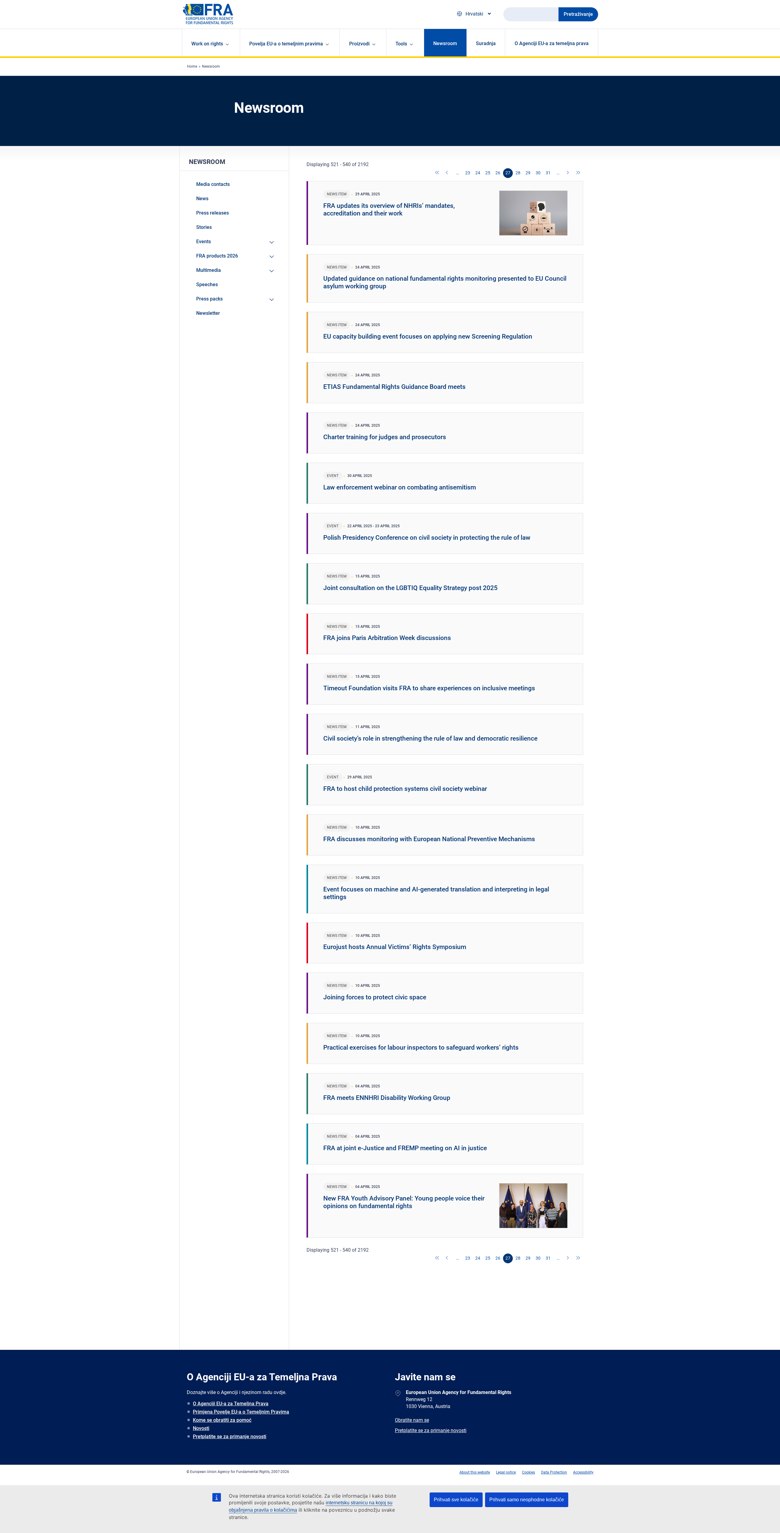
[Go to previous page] (447, 173)
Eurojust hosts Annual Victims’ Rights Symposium (394, 947)
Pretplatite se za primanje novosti (229, 1436)
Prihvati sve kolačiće (456, 1499)
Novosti (201, 1428)
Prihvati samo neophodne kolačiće (526, 1499)
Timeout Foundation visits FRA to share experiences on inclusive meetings (429, 688)
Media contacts (213, 184)
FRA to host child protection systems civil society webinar (405, 788)
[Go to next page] (568, 173)
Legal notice (506, 1472)
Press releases (212, 213)
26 (497, 172)
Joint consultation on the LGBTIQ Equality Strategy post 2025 (410, 588)
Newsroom (445, 43)
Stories (204, 227)
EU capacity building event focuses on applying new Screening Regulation (427, 336)
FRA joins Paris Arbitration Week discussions (387, 638)
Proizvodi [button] (359, 44)
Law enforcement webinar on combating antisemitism (399, 487)
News (202, 198)
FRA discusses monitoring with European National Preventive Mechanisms (429, 839)
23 (467, 172)
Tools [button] (401, 44)
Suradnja (486, 43)
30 (538, 172)
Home (192, 66)
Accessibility (583, 1472)
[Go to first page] (437, 173)
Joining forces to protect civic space (374, 997)
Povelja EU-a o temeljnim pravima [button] (286, 44)
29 (528, 172)
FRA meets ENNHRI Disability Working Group (386, 1097)
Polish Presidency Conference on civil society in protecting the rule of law (426, 537)
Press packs (209, 299)
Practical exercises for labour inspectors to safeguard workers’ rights (421, 1047)
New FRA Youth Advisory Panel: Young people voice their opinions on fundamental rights (403, 1202)
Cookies (528, 1472)
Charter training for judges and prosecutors (384, 437)
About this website (474, 1472)
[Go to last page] (578, 173)
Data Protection (554, 1472)
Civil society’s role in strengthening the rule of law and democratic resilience (430, 738)
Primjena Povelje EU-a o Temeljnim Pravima (241, 1412)
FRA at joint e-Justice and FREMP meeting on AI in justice (405, 1148)
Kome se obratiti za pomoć (222, 1420)
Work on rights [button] (207, 44)
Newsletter (208, 313)
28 (518, 172)
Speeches (207, 284)
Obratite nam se (412, 1420)
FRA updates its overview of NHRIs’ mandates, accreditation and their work (389, 209)
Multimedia (208, 270)
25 (487, 172)
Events (203, 241)
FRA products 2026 (217, 256)
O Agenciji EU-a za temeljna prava (552, 43)
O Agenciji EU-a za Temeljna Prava (230, 1404)
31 (548, 172)
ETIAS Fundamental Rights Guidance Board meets (394, 386)
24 (477, 172)
